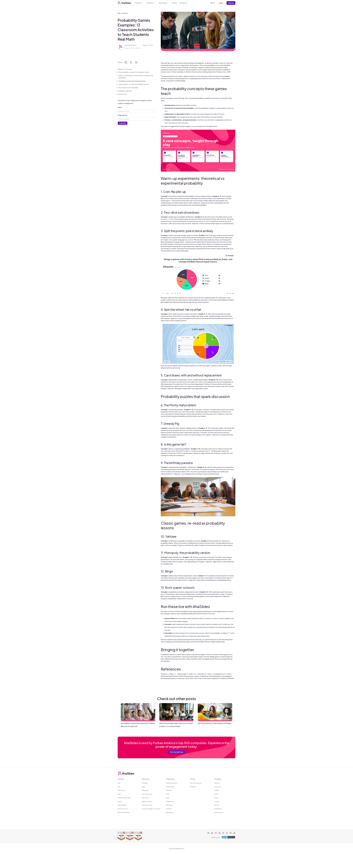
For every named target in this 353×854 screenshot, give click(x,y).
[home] (124, 2)
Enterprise (183, 3)
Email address (122, 115)
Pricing (174, 3)
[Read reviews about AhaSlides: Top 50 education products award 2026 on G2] (138, 836)
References (122, 94)
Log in (221, 3)
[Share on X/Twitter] (131, 63)
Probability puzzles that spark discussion (132, 81)
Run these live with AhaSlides (128, 88)
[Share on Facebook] (136, 63)
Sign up (230, 3)
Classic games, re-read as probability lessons (133, 84)
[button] (139, 3)
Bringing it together (125, 91)
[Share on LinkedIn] (125, 63)
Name (120, 107)
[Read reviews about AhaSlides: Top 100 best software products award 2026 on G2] (129, 836)
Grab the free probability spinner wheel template (178, 366)
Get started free (176, 752)
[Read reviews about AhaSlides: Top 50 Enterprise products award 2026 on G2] (121, 836)
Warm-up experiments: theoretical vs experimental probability (135, 76)
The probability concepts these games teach (133, 72)
